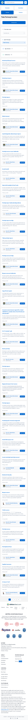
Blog (7, 607)
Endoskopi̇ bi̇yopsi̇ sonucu (8, 60)
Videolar (21, 12)
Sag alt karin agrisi (7, 291)
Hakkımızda (3, 669)
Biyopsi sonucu (6, 492)
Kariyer (18, 661)
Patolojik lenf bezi (7, 546)
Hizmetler (3, 662)
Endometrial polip (7, 474)
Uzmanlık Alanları (4, 658)
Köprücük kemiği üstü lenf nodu (10, 185)
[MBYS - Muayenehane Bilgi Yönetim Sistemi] (8, 624)
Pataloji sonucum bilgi (7, 255)
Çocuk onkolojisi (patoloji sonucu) (10, 457)
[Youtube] (17, 718)
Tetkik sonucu (5, 510)
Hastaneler (3, 664)
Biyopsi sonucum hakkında (9, 273)
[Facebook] (10, 718)
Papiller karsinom (6, 564)
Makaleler (7, 8)
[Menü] (25, 2)
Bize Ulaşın (3, 672)
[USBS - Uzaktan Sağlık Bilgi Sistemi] (19, 624)
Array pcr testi (6, 582)
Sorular (7, 12)
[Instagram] (15, 718)
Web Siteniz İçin (18, 659)
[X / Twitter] (12, 718)
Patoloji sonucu (6, 529)
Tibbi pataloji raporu (7, 238)
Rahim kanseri (6, 116)
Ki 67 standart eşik (7, 331)
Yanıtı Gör (22, 71)
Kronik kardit (5, 169)
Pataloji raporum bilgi (7, 220)
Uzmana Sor (14, 22)
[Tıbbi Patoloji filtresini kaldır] (24, 42)
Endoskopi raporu (6, 78)
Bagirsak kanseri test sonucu (9, 384)
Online (11, 607)
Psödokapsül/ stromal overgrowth (11, 420)
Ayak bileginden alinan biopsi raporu (11, 133)
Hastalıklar (20, 8)
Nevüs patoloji (6, 348)
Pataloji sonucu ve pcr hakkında (10, 151)
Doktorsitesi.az (4, 687)
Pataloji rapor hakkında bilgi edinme (11, 203)
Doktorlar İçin (18, 656)
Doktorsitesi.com (4, 685)
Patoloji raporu (6, 97)
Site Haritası (3, 680)
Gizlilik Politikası (4, 674)
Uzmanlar (3, 656)
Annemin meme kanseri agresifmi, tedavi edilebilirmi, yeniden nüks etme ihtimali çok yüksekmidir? (13, 311)
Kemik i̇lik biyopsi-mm (7, 439)
